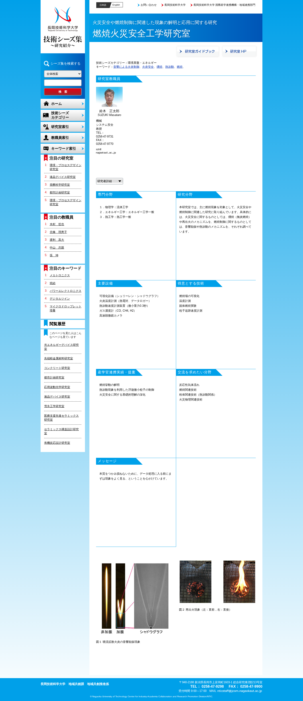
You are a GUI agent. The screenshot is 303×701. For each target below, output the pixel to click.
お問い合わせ (149, 4)
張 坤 (54, 255)
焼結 (52, 283)
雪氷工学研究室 (54, 406)
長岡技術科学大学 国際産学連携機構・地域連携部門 (224, 4)
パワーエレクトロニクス (65, 291)
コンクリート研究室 (57, 368)
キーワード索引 (63, 148)
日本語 (103, 5)
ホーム (56, 104)
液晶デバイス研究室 (63, 177)
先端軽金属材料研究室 (58, 358)
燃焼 (180, 66)
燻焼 (159, 66)
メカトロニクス (60, 275)
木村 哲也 (57, 224)
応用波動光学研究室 (57, 387)
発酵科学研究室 (60, 184)
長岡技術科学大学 (175, 4)
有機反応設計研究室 (57, 442)
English (116, 5)
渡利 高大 (57, 239)
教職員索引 (60, 137)
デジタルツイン (60, 298)
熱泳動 (169, 66)
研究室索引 (60, 127)
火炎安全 (148, 66)
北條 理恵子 (58, 232)
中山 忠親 (57, 247)
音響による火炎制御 (126, 66)
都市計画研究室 (60, 192)
